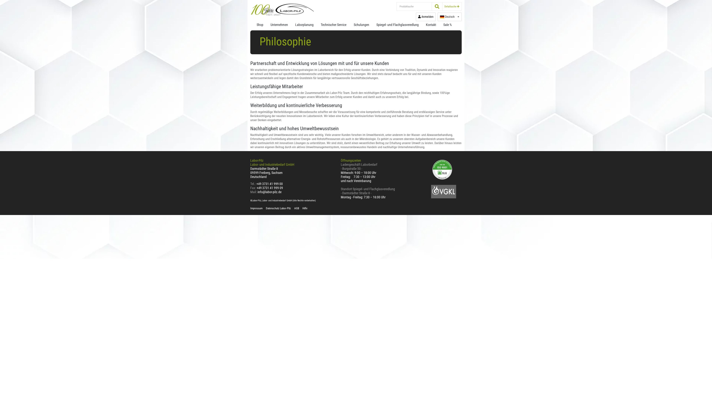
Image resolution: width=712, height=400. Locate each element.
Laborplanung (304, 25)
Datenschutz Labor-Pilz (278, 208)
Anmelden (427, 17)
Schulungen (361, 25)
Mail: (253, 192)
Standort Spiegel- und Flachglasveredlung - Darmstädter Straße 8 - (368, 191)
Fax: (253, 188)
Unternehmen (279, 25)
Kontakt (431, 25)
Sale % (447, 25)
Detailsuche (450, 6)
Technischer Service (333, 25)
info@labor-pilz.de (269, 192)
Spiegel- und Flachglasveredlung (397, 25)
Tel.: (253, 184)
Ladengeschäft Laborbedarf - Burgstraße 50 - (359, 167)
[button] (450, 17)
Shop (260, 25)
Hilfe (304, 208)
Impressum (256, 208)
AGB (296, 208)
